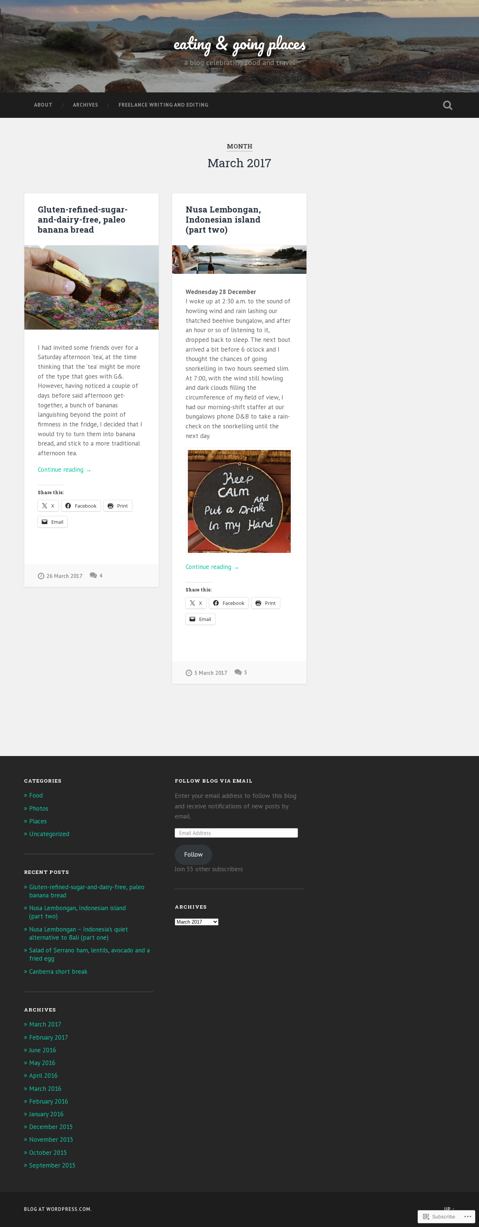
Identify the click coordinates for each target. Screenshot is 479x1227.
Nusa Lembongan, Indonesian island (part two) (223, 219)
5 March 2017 (210, 672)
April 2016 (43, 1075)
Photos (38, 808)
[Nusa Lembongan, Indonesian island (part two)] (239, 259)
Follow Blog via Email (214, 780)
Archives (85, 104)
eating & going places (240, 43)
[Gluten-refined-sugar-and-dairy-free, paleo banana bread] (91, 287)
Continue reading (65, 470)
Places (38, 821)
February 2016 (48, 1101)
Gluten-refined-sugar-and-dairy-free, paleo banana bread (83, 219)
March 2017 (45, 1024)
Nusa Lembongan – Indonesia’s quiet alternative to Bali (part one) (78, 933)
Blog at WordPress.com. (58, 1209)
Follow (193, 854)
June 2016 (42, 1050)
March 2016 (45, 1088)
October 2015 (48, 1152)
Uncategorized (49, 834)
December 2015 (51, 1127)
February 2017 (48, 1037)
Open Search (447, 105)
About (43, 104)
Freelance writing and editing (163, 104)
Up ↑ (449, 1209)
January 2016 (46, 1114)
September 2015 (52, 1165)
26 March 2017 (64, 575)
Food (36, 795)
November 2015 (51, 1139)
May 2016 (42, 1063)
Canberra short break (58, 971)
